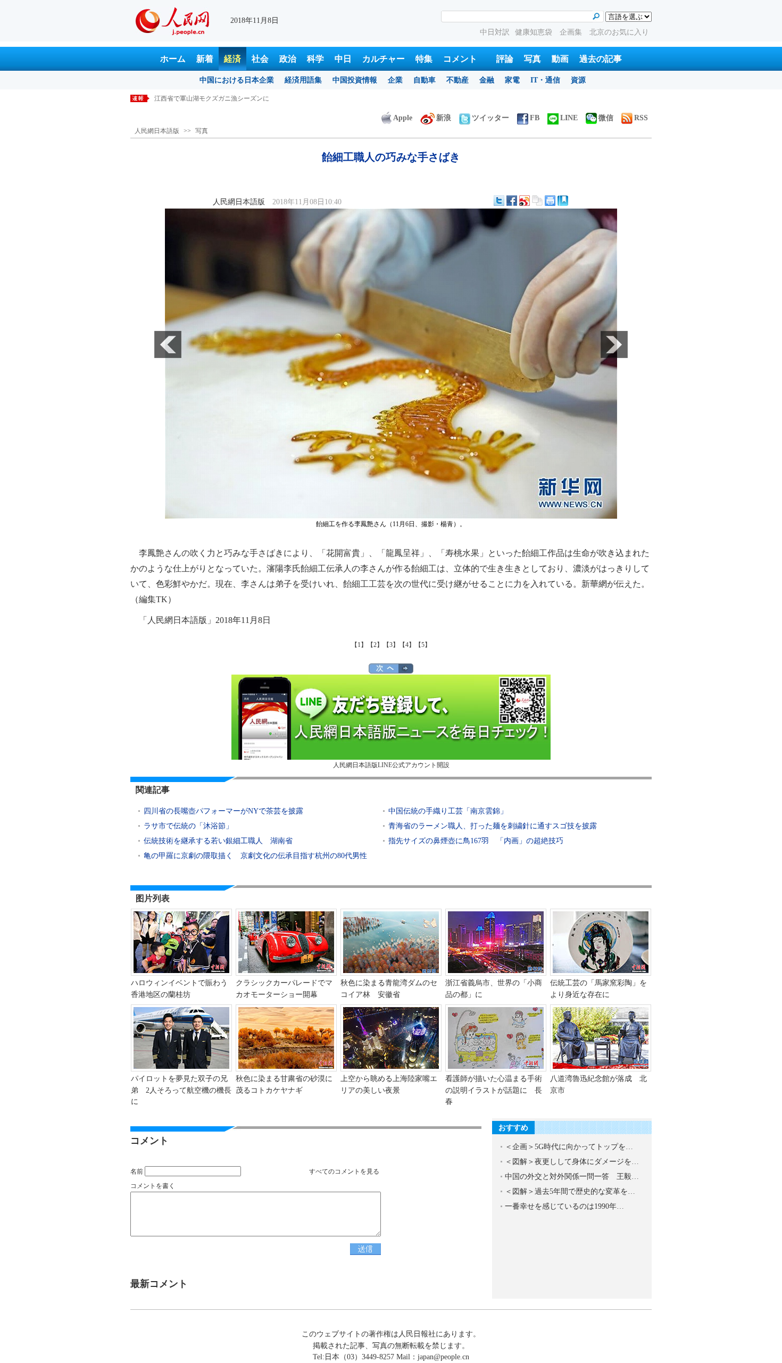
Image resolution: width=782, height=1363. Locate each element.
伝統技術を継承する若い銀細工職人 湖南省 (218, 841)
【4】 (407, 645)
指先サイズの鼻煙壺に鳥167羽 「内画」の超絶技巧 (475, 841)
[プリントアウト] (550, 200)
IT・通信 (545, 80)
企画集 (572, 32)
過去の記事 (600, 58)
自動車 (424, 80)
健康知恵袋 (534, 32)
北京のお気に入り (619, 32)
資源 (578, 80)
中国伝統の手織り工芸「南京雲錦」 (448, 811)
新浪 (443, 118)
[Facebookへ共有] (511, 200)
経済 (232, 58)
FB (534, 118)
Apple (402, 118)
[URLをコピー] (537, 200)
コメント (460, 58)
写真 (532, 58)
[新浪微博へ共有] (524, 200)
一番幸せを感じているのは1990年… (564, 1206)
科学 (315, 58)
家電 (512, 80)
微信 (605, 118)
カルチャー (383, 58)
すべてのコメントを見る (344, 1171)
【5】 (423, 645)
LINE (569, 118)
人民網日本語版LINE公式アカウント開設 (391, 765)
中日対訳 (495, 32)
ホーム (173, 58)
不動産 (457, 80)
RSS (641, 118)
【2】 (375, 645)
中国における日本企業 (236, 80)
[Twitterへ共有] (499, 200)
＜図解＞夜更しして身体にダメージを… (572, 1162)
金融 (486, 80)
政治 (287, 58)
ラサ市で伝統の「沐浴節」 (188, 826)
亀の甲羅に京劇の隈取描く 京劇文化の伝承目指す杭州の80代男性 (255, 856)
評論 (504, 58)
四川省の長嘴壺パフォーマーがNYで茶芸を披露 (223, 811)
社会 (260, 58)
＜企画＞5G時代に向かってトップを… (569, 1147)
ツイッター (490, 118)
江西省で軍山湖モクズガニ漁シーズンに (211, 98)
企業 (395, 80)
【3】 (391, 645)
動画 (560, 58)
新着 (204, 58)
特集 (423, 58)
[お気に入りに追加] (563, 200)
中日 (343, 58)
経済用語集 (303, 80)
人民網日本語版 (157, 131)
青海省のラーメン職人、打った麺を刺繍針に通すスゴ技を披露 (492, 826)
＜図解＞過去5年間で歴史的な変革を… (570, 1191)
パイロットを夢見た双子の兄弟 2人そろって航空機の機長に (181, 1090)
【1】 (359, 645)
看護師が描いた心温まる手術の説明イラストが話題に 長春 (493, 1090)
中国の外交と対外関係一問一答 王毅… (572, 1177)
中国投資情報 (354, 80)
